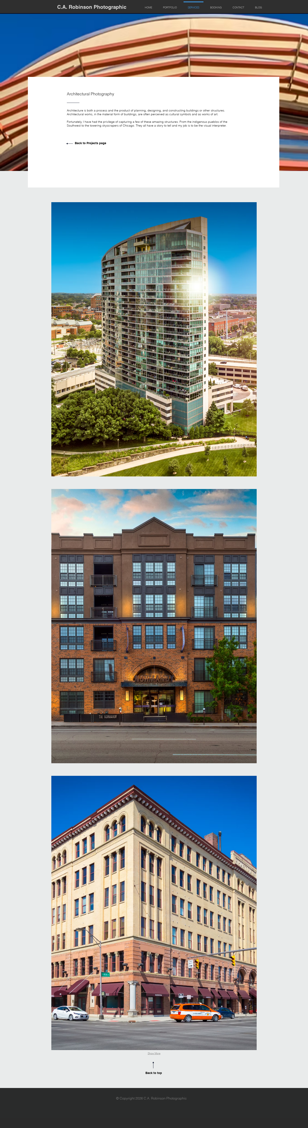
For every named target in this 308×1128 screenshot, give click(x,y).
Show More (154, 1053)
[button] (154, 339)
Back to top (153, 1073)
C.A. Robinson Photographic (91, 7)
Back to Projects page (90, 143)
